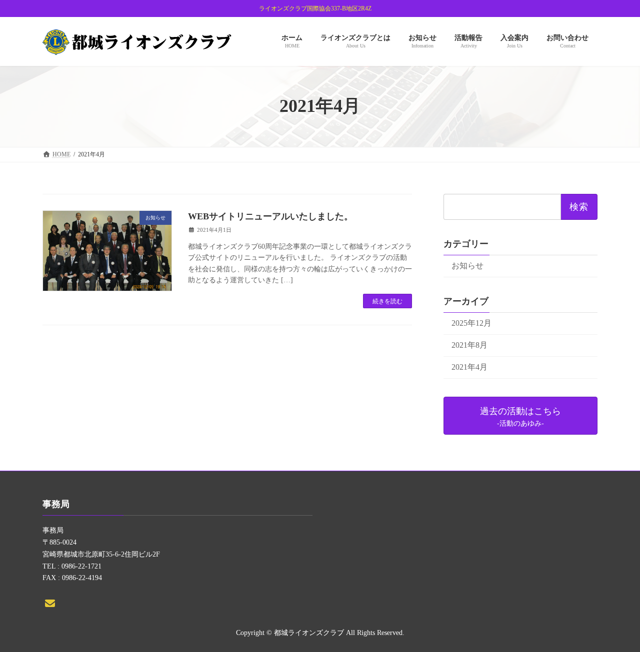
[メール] (50, 603)
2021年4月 (470, 367)
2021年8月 (470, 345)
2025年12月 (472, 323)
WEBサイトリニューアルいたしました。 (270, 216)
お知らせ (468, 265)
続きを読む (387, 301)
